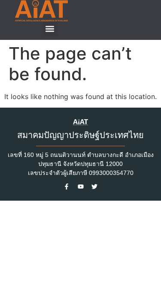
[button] (50, 28)
